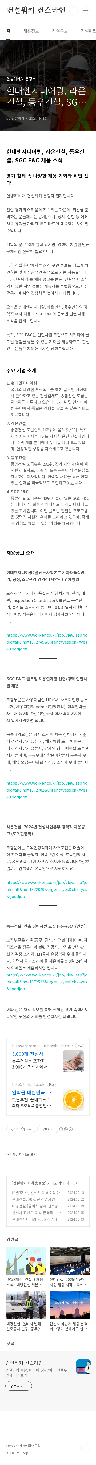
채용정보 (31, 31)
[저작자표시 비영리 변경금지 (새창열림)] (65, 1129)
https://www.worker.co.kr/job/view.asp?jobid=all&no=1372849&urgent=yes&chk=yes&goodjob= (46, 889)
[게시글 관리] (29, 1129)
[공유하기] (22, 1129)
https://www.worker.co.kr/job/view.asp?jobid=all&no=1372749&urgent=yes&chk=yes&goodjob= (46, 642)
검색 (74, 11)
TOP (85, 1448)
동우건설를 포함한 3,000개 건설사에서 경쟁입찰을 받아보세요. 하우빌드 (30, 1064)
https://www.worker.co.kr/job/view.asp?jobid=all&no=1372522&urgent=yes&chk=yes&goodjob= (46, 981)
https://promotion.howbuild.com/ (40, 1045)
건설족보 (60, 31)
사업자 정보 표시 (24, 1154)
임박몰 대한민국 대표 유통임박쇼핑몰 (31, 1092)
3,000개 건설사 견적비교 (30, 1053)
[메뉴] (86, 10)
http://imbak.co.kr (29, 1084)
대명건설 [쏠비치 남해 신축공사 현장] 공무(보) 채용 (37, 1208)
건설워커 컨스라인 (36, 10)
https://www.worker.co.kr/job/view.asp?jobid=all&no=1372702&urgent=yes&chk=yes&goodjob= (46, 790)
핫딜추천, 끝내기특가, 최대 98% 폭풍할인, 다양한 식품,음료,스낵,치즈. (31, 1102)
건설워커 (20, 1183)
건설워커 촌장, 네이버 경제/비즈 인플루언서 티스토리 (36, 1372)
